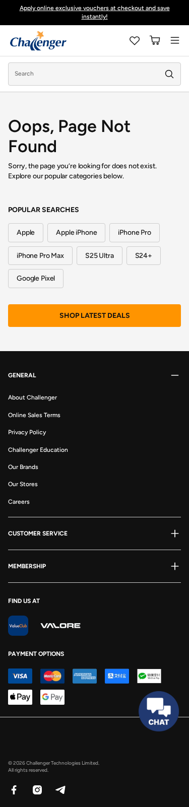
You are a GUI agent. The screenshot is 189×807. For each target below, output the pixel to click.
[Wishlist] (135, 40)
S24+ (143, 255)
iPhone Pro (134, 232)
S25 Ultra (99, 255)
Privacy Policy (27, 432)
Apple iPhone (76, 232)
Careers (19, 501)
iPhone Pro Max (40, 255)
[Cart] (155, 40)
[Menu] (175, 40)
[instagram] (36, 789)
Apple (26, 232)
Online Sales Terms (34, 415)
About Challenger (32, 397)
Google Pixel (36, 278)
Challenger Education (38, 449)
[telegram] (60, 789)
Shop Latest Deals (94, 315)
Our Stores (23, 484)
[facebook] (13, 789)
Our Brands (23, 466)
